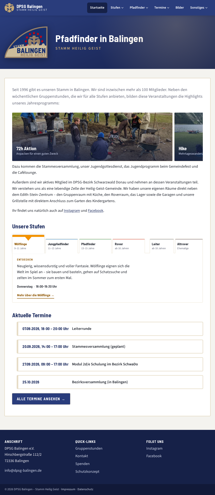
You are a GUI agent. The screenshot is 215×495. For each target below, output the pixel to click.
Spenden (82, 463)
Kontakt (81, 456)
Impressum (68, 489)
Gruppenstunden (88, 448)
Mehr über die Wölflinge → (35, 295)
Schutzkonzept (87, 471)
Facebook (95, 210)
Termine (160, 7)
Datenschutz (85, 489)
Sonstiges (197, 7)
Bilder (180, 7)
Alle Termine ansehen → (41, 398)
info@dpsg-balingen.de (23, 470)
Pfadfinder (137, 7)
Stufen (115, 7)
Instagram (72, 210)
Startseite (97, 7)
